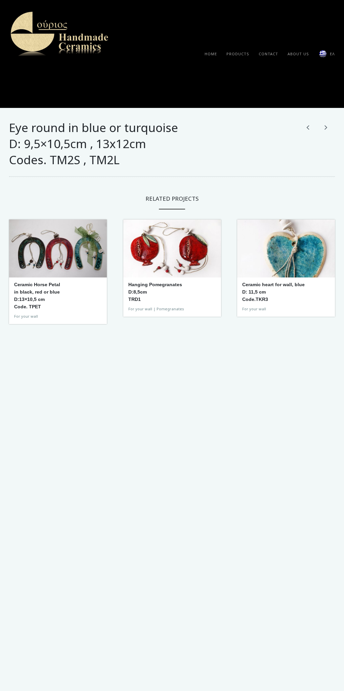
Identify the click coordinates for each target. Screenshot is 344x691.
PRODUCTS (237, 53)
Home (211, 53)
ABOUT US (298, 53)
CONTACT (268, 53)
